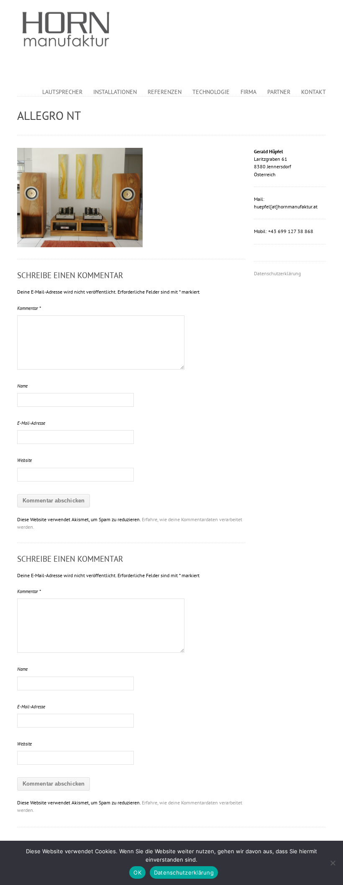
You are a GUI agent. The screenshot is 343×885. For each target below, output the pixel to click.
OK (137, 872)
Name (22, 386)
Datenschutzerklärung (277, 273)
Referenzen (165, 92)
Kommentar (29, 308)
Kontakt (313, 92)
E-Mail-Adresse (31, 423)
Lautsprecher (62, 92)
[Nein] (332, 863)
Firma (248, 92)
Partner (278, 92)
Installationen (115, 92)
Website (24, 460)
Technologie (211, 92)
